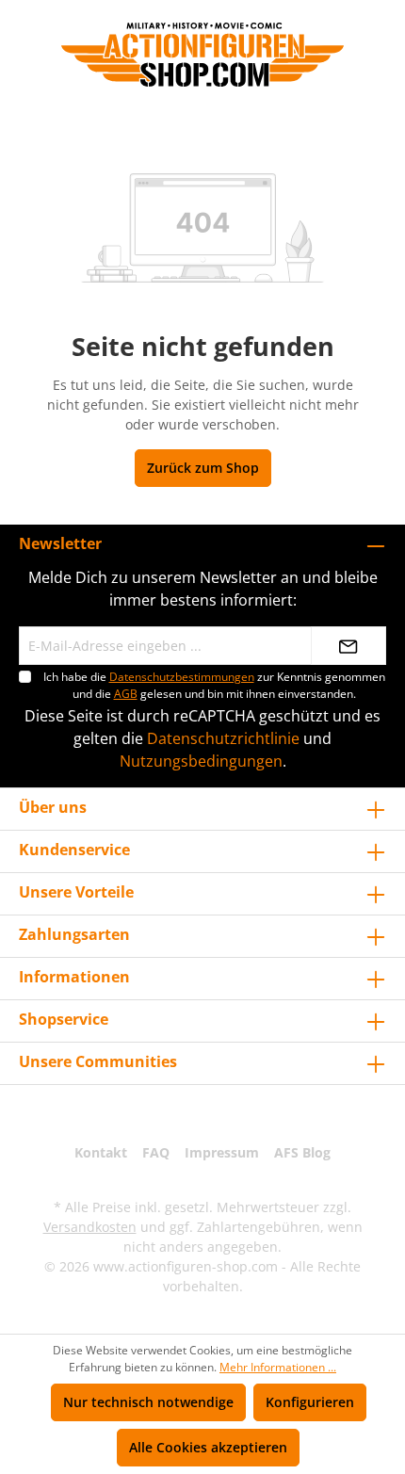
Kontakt (100, 1152)
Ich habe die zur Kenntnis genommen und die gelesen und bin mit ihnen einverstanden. (214, 685)
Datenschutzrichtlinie (223, 738)
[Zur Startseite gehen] (202, 55)
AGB (126, 694)
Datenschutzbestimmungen (181, 677)
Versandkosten (90, 1227)
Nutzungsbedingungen (201, 761)
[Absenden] (348, 645)
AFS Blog (302, 1152)
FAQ (156, 1152)
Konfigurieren (310, 1402)
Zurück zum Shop (203, 468)
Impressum (222, 1152)
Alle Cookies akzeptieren (208, 1447)
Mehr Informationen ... (277, 1367)
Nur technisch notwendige (148, 1402)
